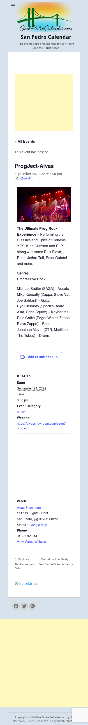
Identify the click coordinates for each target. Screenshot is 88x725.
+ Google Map (37, 524)
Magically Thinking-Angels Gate (25, 563)
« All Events (25, 141)
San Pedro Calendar (46, 37)
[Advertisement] (44, 102)
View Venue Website (31, 541)
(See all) (26, 178)
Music (21, 411)
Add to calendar (40, 356)
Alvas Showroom (29, 507)
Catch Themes (66, 721)
